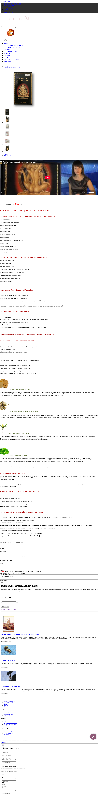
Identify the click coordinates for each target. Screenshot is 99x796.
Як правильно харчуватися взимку (10, 686)
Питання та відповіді (11, 59)
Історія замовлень (8, 733)
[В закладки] (1, 582)
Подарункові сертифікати (10, 723)
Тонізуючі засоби (13, 47)
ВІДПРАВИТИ (5, 762)
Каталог (7, 43)
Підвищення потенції (15, 45)
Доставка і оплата (10, 51)
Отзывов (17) (7, 155)
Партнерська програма (10, 724)
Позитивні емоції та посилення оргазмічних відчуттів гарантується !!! (20, 634)
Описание (6, 154)
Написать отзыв (11, 609)
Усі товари (7, 49)
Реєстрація (9, 6)
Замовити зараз (5, 606)
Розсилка (6, 736)
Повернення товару (9, 714)
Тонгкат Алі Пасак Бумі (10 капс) (12, 67)
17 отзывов (3, 609)
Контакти (7, 61)
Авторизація (10, 8)
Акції (5, 725)
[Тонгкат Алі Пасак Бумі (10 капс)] (23, 108)
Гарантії (7, 55)
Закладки (6, 734)
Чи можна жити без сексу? (8, 660)
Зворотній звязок (8, 712)
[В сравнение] (2, 582)
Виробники (7, 721)
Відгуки (7, 53)
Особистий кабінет (9, 732)
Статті (6, 57)
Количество (4, 600)
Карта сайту (7, 715)
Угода (5, 704)
